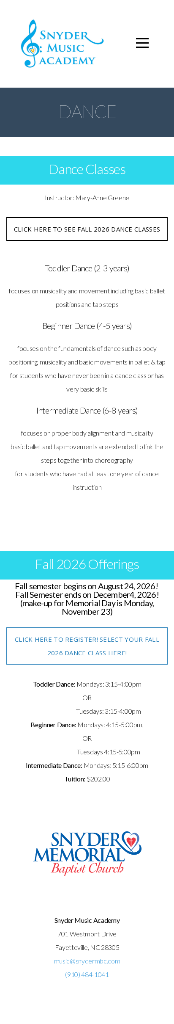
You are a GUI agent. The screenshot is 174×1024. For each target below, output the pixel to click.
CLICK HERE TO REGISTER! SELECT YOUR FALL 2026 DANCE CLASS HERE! (87, 646)
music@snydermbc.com (87, 961)
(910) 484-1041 (87, 974)
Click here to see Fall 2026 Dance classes (87, 229)
